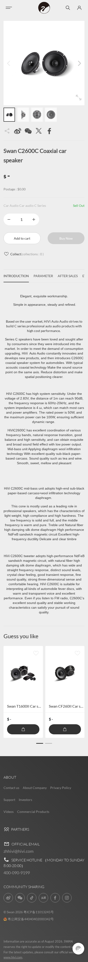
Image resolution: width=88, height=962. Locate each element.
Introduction (16, 276)
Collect (27, 254)
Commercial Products (33, 812)
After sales (68, 276)
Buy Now (66, 238)
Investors (25, 800)
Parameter (43, 276)
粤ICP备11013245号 (38, 912)
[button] (79, 63)
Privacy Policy (60, 788)
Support (9, 800)
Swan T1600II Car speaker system (34, 706)
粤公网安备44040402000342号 (31, 919)
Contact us (11, 788)
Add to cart (22, 238)
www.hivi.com (13, 957)
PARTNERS (19, 829)
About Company (35, 788)
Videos (9, 812)
